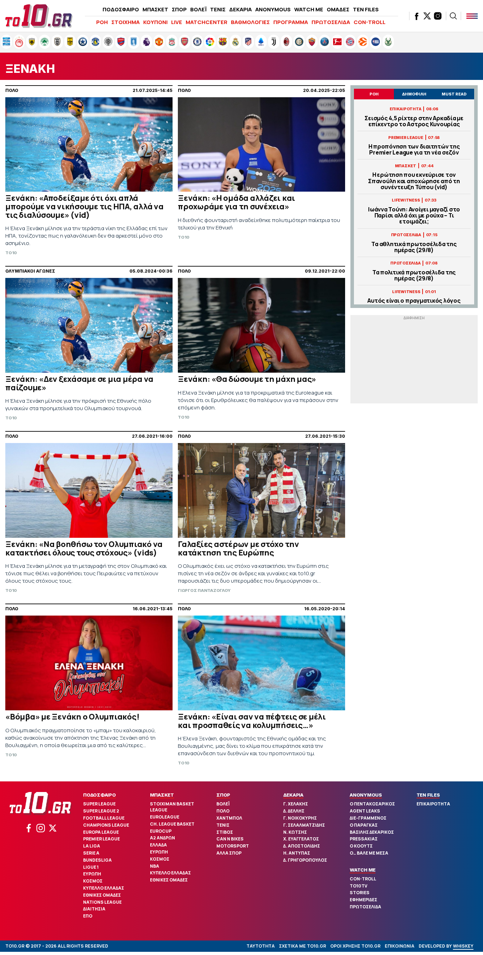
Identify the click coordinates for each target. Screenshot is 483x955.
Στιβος (224, 832)
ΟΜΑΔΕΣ (338, 9)
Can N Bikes (230, 839)
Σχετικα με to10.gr (302, 946)
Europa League (101, 832)
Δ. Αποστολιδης (301, 846)
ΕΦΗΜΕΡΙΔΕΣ (363, 900)
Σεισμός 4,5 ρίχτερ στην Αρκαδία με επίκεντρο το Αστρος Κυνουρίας (414, 121)
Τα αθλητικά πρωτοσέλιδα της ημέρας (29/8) (413, 247)
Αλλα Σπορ (229, 853)
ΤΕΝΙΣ (218, 9)
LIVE (176, 22)
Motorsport (232, 846)
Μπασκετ (162, 795)
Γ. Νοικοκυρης (300, 818)
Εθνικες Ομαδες (102, 895)
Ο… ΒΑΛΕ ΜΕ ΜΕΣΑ (369, 853)
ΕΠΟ (87, 916)
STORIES (359, 893)
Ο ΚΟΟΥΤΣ (361, 846)
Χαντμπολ (229, 818)
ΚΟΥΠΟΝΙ (155, 22)
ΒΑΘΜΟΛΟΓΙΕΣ (250, 22)
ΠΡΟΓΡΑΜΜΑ (290, 22)
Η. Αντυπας (296, 853)
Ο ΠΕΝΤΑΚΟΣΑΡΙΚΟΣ (372, 804)
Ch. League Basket (172, 824)
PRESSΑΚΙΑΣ (364, 839)
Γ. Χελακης (295, 804)
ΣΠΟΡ (179, 9)
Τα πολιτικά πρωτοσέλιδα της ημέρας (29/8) (414, 275)
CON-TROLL (369, 22)
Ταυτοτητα (260, 946)
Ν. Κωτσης (295, 832)
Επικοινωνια (399, 946)
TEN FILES (366, 9)
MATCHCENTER (206, 22)
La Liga (91, 846)
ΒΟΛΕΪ (198, 9)
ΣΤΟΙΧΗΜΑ (125, 22)
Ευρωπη (92, 874)
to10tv (358, 886)
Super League (99, 804)
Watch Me (363, 870)
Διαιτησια (94, 909)
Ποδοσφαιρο (99, 795)
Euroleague (164, 817)
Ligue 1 (91, 867)
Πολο (222, 811)
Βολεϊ (222, 804)
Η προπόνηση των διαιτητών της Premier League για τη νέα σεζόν (414, 150)
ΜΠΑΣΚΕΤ (155, 9)
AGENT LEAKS (365, 811)
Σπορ (223, 795)
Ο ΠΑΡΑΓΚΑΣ (364, 825)
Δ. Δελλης (293, 811)
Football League (103, 818)
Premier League (101, 839)
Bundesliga (97, 860)
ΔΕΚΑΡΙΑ (240, 9)
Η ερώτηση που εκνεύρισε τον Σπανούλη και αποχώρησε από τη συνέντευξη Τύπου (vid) (414, 181)
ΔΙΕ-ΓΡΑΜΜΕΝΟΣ (368, 818)
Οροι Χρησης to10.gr (355, 946)
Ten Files (428, 795)
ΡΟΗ (102, 22)
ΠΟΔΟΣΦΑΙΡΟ (121, 9)
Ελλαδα (158, 845)
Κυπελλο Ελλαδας (103, 888)
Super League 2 (101, 811)
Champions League (106, 825)
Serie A (91, 853)
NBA (154, 866)
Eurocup (160, 831)
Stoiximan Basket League (172, 807)
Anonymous (366, 795)
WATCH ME (308, 9)
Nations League (102, 902)
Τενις (222, 825)
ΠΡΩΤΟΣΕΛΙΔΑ (331, 22)
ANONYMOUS (273, 9)
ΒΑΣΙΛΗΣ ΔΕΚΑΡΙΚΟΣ (372, 832)
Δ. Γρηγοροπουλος (305, 860)
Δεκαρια (293, 795)
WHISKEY (463, 946)
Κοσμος (93, 881)
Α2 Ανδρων (162, 838)
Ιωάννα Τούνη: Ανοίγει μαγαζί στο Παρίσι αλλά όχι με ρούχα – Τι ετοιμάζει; (414, 215)
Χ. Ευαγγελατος (301, 839)
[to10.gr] (38, 16)
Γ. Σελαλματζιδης (304, 825)
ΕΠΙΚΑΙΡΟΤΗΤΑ (433, 804)
